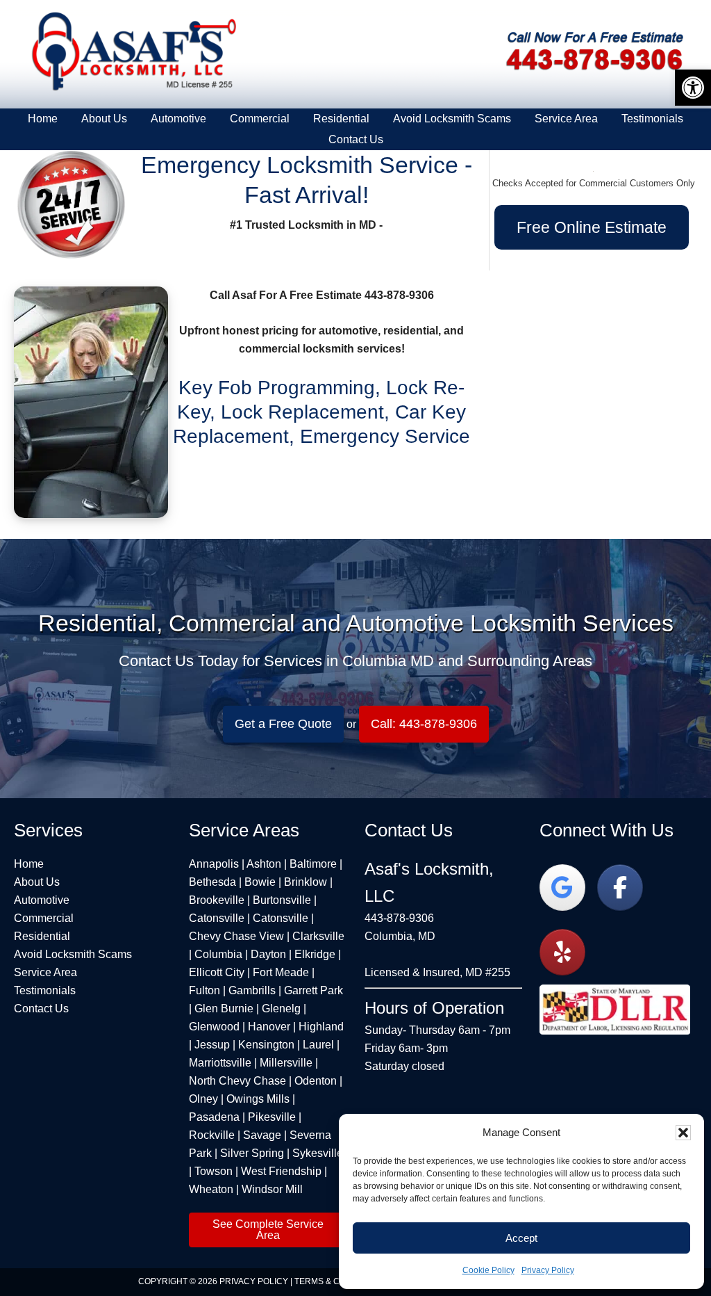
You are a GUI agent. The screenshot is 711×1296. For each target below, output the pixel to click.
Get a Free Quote (283, 724)
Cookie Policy (488, 1270)
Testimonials (45, 990)
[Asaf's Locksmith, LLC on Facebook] (620, 887)
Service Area (45, 972)
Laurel (318, 1045)
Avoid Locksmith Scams (73, 954)
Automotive (41, 900)
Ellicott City (216, 972)
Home (29, 864)
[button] (683, 1133)
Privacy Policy (547, 1270)
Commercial (44, 918)
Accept (521, 1238)
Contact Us (41, 1008)
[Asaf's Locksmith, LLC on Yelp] (562, 952)
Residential (42, 936)
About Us (37, 882)
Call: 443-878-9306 (424, 724)
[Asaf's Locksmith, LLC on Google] (562, 887)
